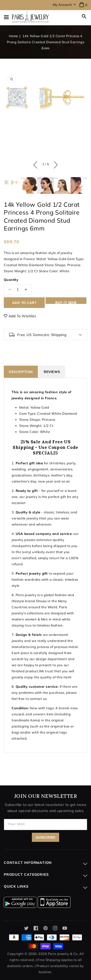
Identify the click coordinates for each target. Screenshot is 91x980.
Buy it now (65, 302)
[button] (84, 16)
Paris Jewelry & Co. (63, 954)
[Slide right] (54, 163)
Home (13, 36)
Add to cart (24, 303)
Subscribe (46, 837)
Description (21, 372)
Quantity (11, 280)
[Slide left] (36, 163)
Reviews (52, 372)
